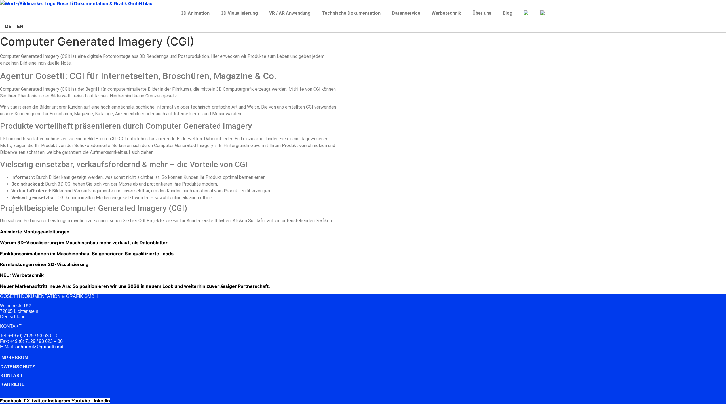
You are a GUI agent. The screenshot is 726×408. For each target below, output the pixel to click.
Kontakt (11, 375)
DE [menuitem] (8, 26)
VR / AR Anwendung (290, 13)
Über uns (481, 13)
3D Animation (195, 13)
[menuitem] (526, 13)
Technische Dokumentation (351, 13)
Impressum (14, 357)
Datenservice (406, 13)
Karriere (12, 384)
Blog (507, 13)
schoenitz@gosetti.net (39, 346)
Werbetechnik (446, 13)
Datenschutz (17, 366)
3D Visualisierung (239, 13)
